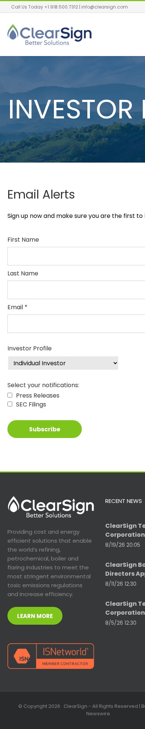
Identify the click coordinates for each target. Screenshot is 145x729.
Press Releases (37, 395)
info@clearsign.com (104, 7)
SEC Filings (31, 404)
